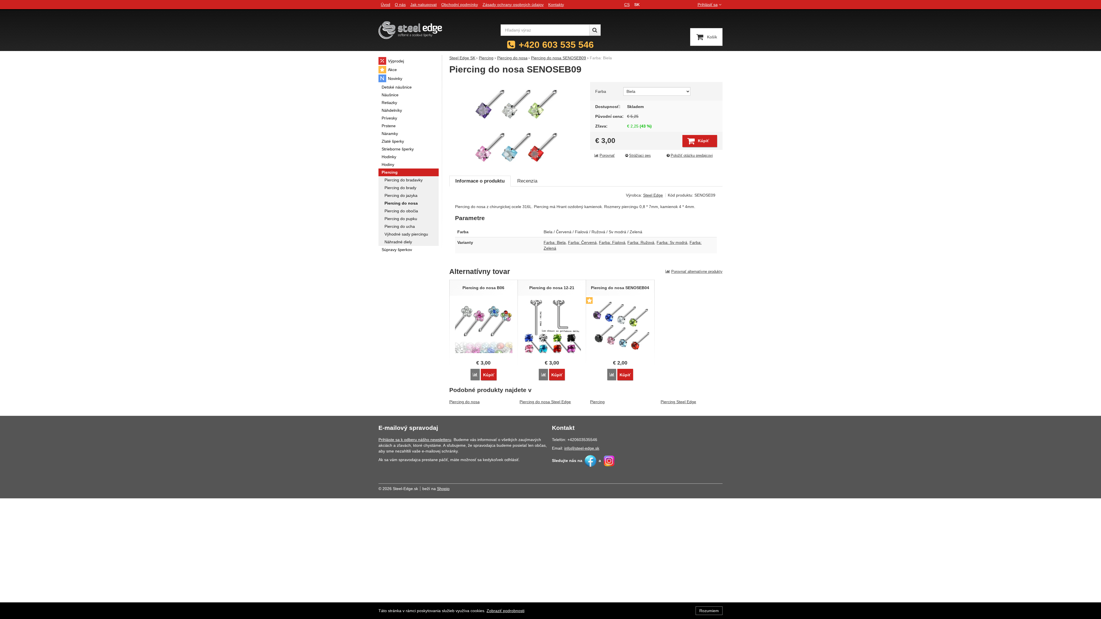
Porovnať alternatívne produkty (697, 271)
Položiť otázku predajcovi (692, 156)
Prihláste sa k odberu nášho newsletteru (414, 439)
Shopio (443, 488)
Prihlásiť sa (708, 4)
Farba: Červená (582, 242)
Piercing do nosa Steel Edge (545, 401)
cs (627, 4)
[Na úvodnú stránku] (410, 30)
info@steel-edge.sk (581, 448)
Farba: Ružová (640, 242)
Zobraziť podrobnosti (505, 610)
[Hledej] (595, 30)
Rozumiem (709, 610)
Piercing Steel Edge (678, 401)
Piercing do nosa (464, 401)
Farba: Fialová (612, 242)
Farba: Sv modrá (672, 242)
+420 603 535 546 (556, 45)
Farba (600, 91)
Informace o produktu (480, 181)
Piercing (597, 401)
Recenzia (527, 181)
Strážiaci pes (640, 156)
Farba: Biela (555, 242)
